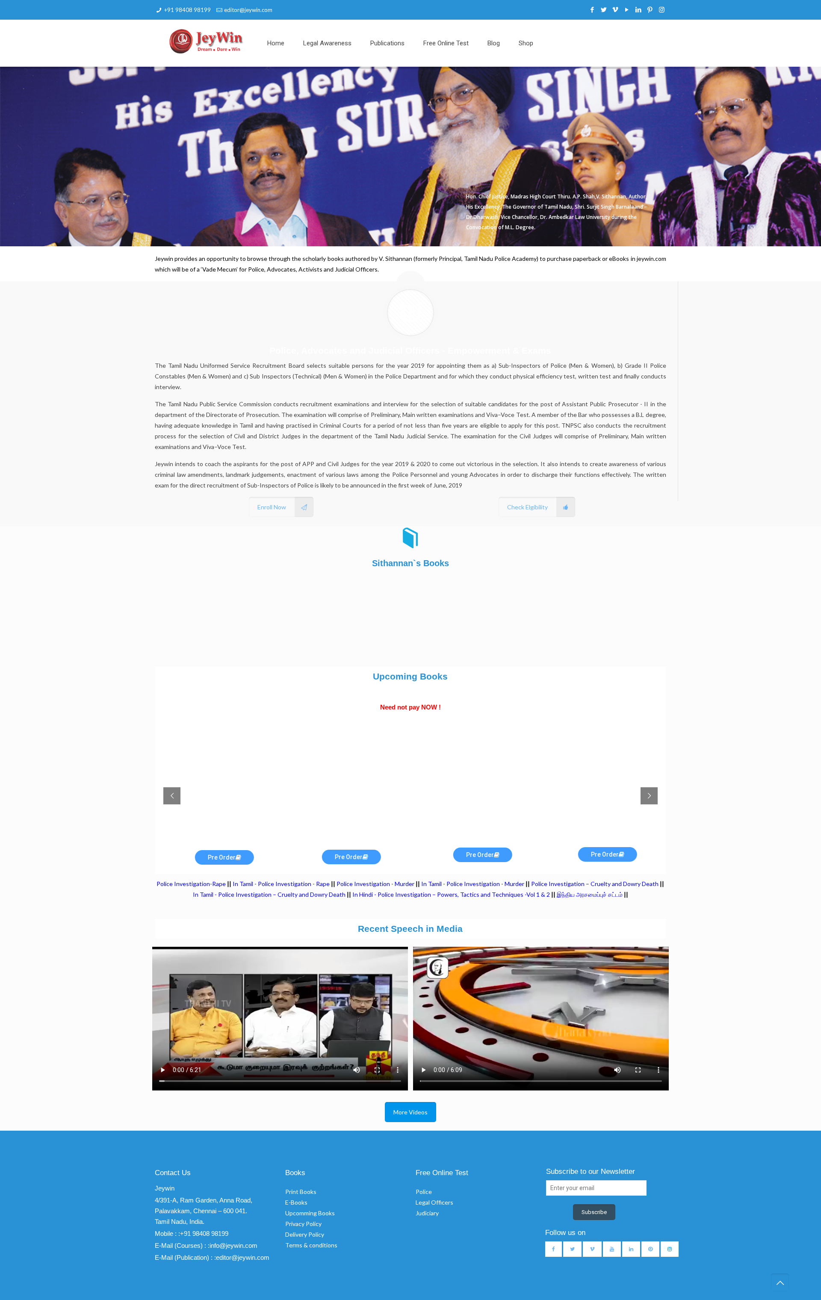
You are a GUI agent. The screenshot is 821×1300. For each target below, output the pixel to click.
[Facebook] (592, 9)
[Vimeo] (615, 9)
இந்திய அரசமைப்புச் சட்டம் (590, 894)
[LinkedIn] (638, 9)
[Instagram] (661, 9)
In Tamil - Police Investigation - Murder (472, 883)
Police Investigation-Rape (192, 883)
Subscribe (594, 1212)
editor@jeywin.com (248, 9)
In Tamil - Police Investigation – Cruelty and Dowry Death (269, 894)
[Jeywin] (206, 41)
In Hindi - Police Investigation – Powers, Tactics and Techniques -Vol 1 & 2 (451, 894)
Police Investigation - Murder (375, 883)
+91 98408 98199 (187, 9)
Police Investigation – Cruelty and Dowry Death (595, 883)
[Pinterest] (650, 9)
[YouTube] (627, 9)
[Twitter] (604, 9)
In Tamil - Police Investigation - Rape (281, 883)
